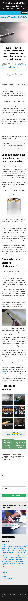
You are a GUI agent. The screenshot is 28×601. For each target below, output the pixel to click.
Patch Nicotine (9, 559)
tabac (6, 563)
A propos (4, 576)
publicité (4, 371)
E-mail (4, 482)
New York (14, 557)
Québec (9, 561)
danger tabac (22, 550)
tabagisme (20, 563)
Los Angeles (13, 555)
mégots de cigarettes (7, 557)
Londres (8, 555)
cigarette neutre (14, 548)
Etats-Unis (16, 552)
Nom (3, 475)
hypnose (17, 554)
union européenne (16, 565)
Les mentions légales (7, 578)
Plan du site (4, 572)
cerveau (16, 546)
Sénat (3, 563)
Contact (4, 574)
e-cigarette (4, 552)
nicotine (10, 67)
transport (9, 565)
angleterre (11, 66)
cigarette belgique (6, 548)
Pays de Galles (16, 559)
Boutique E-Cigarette (7, 546)
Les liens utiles (5, 570)
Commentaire (6, 460)
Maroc (22, 555)
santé (12, 561)
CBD (13, 546)
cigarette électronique (20, 66)
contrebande (16, 550)
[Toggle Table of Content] (23, 143)
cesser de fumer (22, 546)
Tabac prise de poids (12, 563)
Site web (4, 488)
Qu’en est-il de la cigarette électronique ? (13, 148)
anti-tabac (12, 544)
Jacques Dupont (16, 67)
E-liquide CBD (10, 552)
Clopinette (10, 550)
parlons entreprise (6, 580)
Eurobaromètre (22, 552)
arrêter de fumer (19, 544)
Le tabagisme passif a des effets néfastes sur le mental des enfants (7, 444)
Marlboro (19, 555)
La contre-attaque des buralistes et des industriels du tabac (13, 146)
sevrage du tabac (18, 561)
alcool (3, 544)
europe (3, 554)
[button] (24, 12)
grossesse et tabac (9, 554)
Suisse (23, 561)
